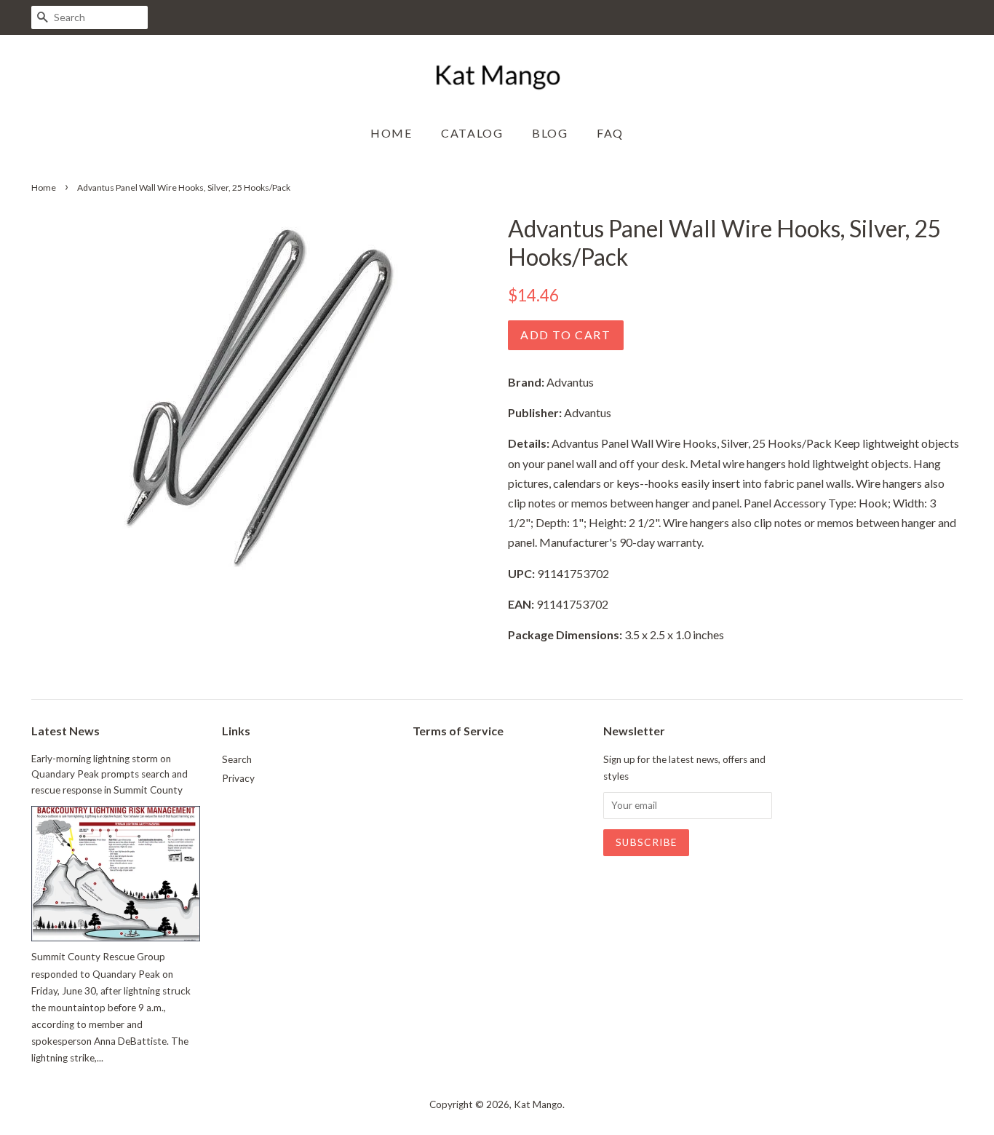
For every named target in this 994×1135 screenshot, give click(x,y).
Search (237, 759)
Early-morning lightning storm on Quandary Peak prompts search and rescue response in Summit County (109, 774)
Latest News (65, 730)
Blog (550, 133)
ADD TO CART (565, 334)
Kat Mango (538, 1104)
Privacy (238, 778)
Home (391, 133)
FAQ (610, 133)
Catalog (472, 133)
